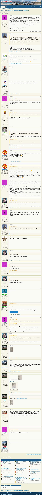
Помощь (38, 492)
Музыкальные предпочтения (8, 476)
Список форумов (3, 8)
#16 (40, 250)
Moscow (7, 75)
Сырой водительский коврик (8, 478)
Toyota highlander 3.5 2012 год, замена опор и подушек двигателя (21, 478)
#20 (40, 301)
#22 (40, 333)
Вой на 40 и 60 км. (19, 481)
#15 (40, 236)
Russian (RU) (10, 492)
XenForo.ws (11, 494)
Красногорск (6, 370)
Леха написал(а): (12, 396)
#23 (40, 345)
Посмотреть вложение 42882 (22, 398)
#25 (40, 373)
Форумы (3, 6)
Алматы (7, 24)
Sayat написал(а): (13, 35)
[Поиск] (40, 7)
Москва (7, 245)
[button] (16, 7)
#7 (40, 110)
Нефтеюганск (6, 159)
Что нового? (13, 6)
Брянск (7, 42)
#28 (40, 427)
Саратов (7, 418)
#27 (40, 409)
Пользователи (20, 6)
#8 (40, 127)
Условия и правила (22, 492)
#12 (40, 198)
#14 (40, 224)
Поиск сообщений (10, 8)
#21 (40, 317)
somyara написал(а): (13, 98)
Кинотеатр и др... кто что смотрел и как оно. (7, 471)
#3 (40, 53)
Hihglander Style (4, 492)
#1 (40, 15)
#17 (40, 262)
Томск (7, 62)
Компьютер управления (20, 471)
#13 (40, 210)
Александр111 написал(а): (14, 429)
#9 (40, 150)
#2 (40, 33)
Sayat (2, 13)
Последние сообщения (6, 459)
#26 (40, 394)
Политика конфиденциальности (31, 492)
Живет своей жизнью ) (7, 474)
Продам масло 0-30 (19, 474)
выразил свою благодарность (16, 51)
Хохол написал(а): (13, 270)
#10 (40, 164)
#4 (40, 66)
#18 (40, 276)
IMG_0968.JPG (12, 388)
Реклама (7, 6)
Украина (7, 207)
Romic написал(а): (13, 264)
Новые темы (17, 459)
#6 (40, 96)
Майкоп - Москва (5, 89)
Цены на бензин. (6, 468)
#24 (40, 360)
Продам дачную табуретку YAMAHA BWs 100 (21, 469)
